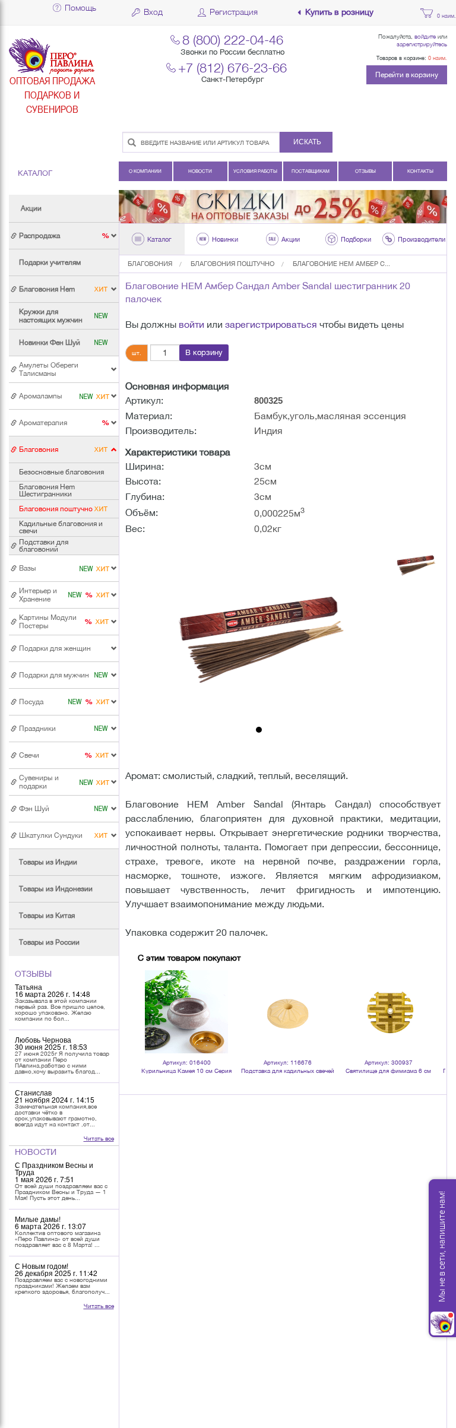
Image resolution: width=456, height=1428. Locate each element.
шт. (136, 352)
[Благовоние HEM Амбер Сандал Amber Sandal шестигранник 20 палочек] (259, 632)
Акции (31, 208)
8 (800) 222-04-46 (232, 39)
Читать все (99, 1138)
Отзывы (365, 171)
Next (429, 995)
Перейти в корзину (406, 75)
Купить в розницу (339, 12)
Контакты (420, 171)
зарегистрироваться (271, 324)
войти (191, 324)
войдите (425, 36)
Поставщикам (311, 171)
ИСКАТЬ (307, 142)
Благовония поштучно (232, 263)
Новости (200, 171)
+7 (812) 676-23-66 (232, 67)
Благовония (150, 263)
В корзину (204, 352)
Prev (153, 995)
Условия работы (255, 171)
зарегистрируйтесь (422, 44)
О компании (145, 171)
